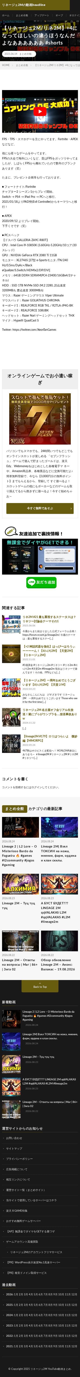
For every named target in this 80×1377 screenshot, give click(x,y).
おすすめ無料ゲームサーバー (23, 1221)
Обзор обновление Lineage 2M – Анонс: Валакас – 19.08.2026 (58, 965)
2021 (9, 1346)
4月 (31, 1294)
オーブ (59, 15)
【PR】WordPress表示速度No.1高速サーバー (33, 1262)
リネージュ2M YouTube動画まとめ (51, 1369)
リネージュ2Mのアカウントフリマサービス (36, 1252)
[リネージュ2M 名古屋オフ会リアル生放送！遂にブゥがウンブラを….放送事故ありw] (11, 717)
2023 (9, 1325)
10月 (61, 1305)
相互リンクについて (18, 1179)
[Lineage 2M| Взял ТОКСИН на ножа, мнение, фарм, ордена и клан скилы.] (11, 1042)
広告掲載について (16, 1169)
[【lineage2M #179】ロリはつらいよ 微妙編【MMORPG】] (11, 743)
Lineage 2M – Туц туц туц (18, 906)
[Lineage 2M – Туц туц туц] (11, 1064)
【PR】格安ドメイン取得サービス (26, 1273)
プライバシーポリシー (19, 1159)
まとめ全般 (22, 15)
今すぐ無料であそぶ (40, 508)
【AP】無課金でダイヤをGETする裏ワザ (30, 1231)
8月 (50, 1294)
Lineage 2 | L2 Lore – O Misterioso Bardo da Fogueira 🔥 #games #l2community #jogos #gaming (19, 856)
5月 (36, 1294)
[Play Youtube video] (40, 111)
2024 (9, 1315)
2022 (9, 1336)
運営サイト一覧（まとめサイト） (26, 1190)
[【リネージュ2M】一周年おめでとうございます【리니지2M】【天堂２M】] (11, 687)
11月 (68, 1305)
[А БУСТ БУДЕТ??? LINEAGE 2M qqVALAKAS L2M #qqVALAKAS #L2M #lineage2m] (11, 1087)
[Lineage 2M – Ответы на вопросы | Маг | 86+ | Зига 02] (11, 1109)
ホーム (5, 15)
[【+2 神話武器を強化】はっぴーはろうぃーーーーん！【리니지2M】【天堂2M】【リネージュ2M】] (11, 654)
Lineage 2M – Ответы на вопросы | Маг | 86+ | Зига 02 (20, 965)
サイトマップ (14, 1148)
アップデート (41, 15)
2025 (9, 1305)
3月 (26, 1294)
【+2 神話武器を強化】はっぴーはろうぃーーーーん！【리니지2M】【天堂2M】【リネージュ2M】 (49, 651)
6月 (41, 1294)
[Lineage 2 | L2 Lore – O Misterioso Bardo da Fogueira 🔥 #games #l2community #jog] (11, 1019)
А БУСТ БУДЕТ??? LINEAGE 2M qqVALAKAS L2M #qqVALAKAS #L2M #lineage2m (55, 912)
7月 (45, 1294)
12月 (74, 1305)
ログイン (36, 787)
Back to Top (40, 987)
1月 (16, 1294)
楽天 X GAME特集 (16, 1211)
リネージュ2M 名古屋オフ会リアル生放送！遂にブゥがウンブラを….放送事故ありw (50, 714)
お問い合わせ (14, 1138)
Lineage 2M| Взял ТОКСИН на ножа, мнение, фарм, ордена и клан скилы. (58, 853)
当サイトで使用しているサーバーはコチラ (31, 1200)
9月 (55, 1305)
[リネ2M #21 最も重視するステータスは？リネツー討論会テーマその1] (11, 624)
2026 (9, 1294)
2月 (21, 1294)
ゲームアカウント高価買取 (22, 1242)
